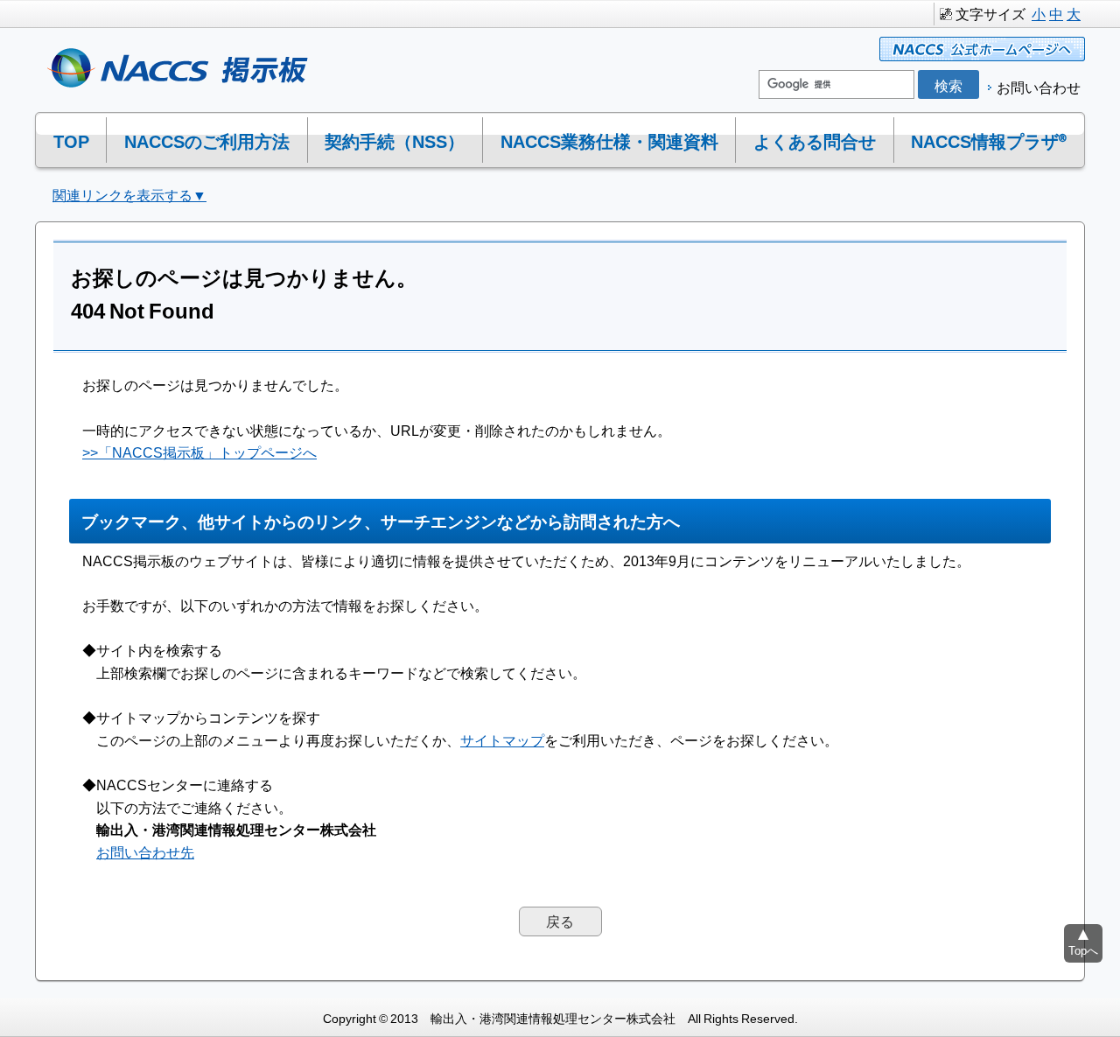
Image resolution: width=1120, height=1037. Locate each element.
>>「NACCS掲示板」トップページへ (199, 451)
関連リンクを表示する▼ (129, 194)
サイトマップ (502, 739)
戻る (560, 920)
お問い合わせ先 (145, 851)
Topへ (1083, 950)
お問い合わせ (1039, 86)
